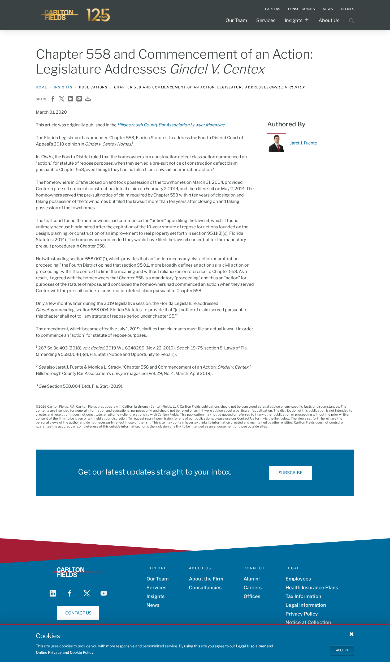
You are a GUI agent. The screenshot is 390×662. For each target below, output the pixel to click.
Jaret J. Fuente (303, 143)
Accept (342, 650)
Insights (293, 20)
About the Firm (206, 579)
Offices (252, 596)
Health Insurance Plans (311, 587)
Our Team (236, 20)
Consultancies (205, 587)
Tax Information (303, 596)
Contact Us (78, 613)
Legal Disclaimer (251, 646)
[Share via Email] (79, 99)
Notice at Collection (308, 622)
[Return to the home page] (75, 15)
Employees (298, 579)
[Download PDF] (88, 99)
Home (41, 87)
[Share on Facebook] (53, 99)
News (152, 605)
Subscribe (290, 472)
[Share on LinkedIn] (70, 99)
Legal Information (305, 605)
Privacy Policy (301, 614)
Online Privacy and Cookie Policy (65, 652)
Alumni (252, 579)
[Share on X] (61, 99)
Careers (253, 587)
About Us (329, 20)
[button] (351, 634)
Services (265, 20)
